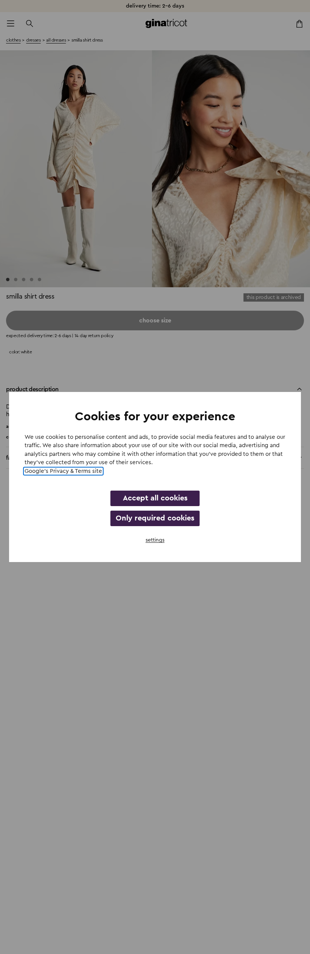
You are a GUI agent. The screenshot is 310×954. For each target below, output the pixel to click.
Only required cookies (155, 518)
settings (155, 540)
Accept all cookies (155, 498)
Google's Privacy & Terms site (63, 471)
